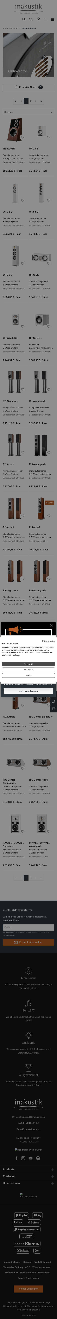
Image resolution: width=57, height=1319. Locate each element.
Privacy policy (48, 641)
